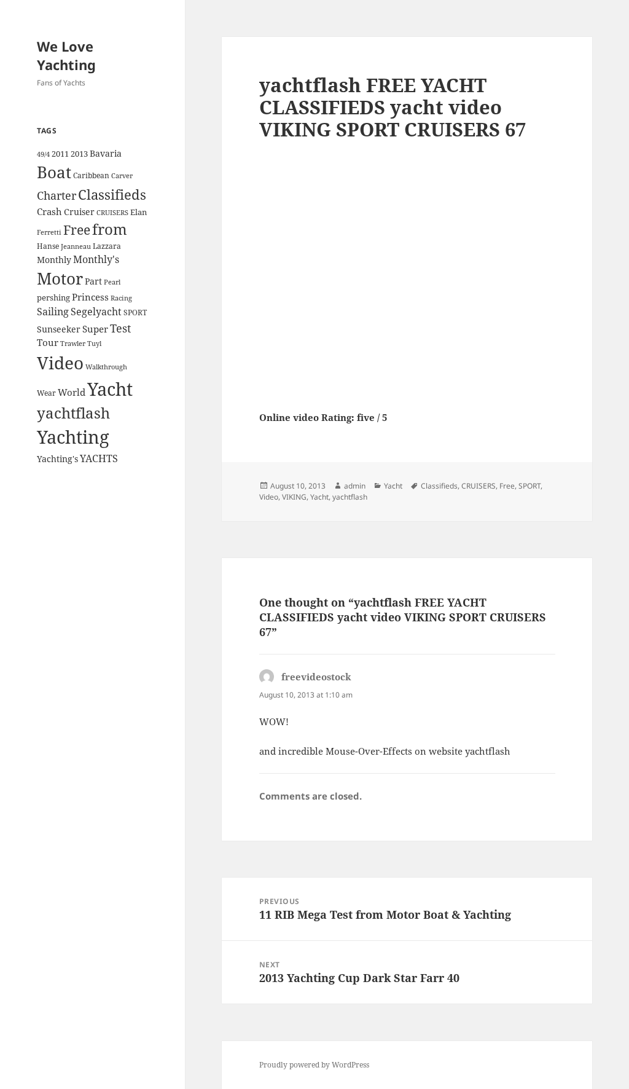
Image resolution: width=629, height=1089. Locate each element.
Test (120, 328)
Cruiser (79, 212)
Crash (49, 211)
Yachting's (57, 459)
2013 (79, 153)
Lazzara (107, 246)
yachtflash (73, 413)
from (109, 229)
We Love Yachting (66, 55)
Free (76, 229)
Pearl (112, 282)
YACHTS (99, 458)
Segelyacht (96, 311)
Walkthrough (106, 367)
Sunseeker (58, 329)
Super (95, 329)
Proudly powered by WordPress (314, 1065)
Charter (56, 195)
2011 (60, 153)
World (71, 392)
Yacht (110, 389)
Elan (138, 212)
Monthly (54, 259)
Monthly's (96, 259)
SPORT (135, 312)
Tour (47, 342)
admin (354, 486)
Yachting (73, 437)
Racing (121, 298)
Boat (54, 172)
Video (60, 362)
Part (93, 281)
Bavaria (106, 153)
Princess (90, 297)
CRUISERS (112, 212)
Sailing (53, 311)
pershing (53, 297)
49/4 (43, 154)
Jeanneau (76, 246)
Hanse (48, 246)
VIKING (294, 497)
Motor (60, 278)
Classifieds (112, 194)
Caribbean (91, 175)
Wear (46, 393)
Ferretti (49, 232)
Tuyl (94, 343)
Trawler (72, 343)
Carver (122, 175)
